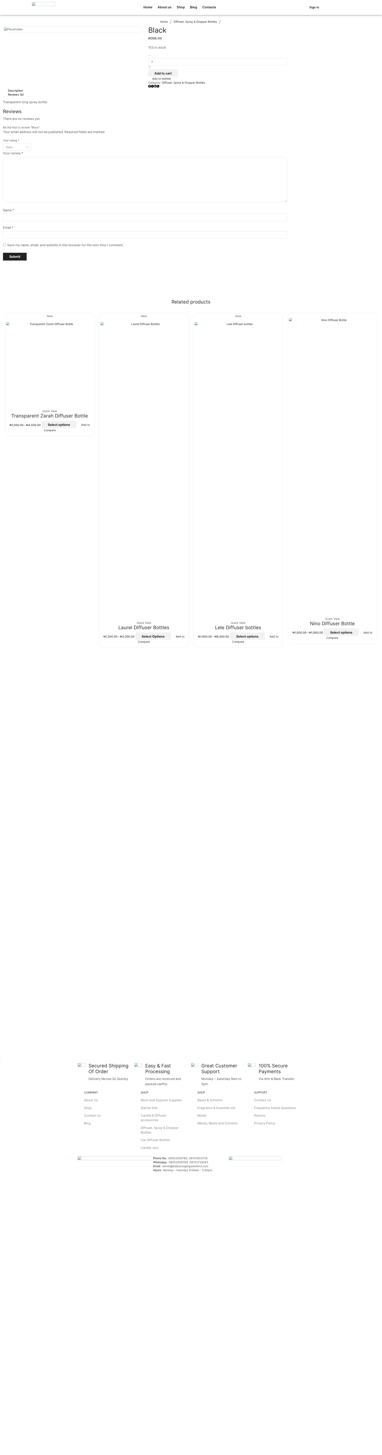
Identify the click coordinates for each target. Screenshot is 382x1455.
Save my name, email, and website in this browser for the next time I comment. (65, 245)
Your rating (11, 140)
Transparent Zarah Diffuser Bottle (49, 416)
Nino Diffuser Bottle (332, 623)
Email (8, 227)
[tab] (145, 91)
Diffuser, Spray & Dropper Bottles (195, 21)
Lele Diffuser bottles (238, 627)
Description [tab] (15, 90)
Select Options (153, 636)
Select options (59, 425)
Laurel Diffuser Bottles (143, 627)
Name (8, 210)
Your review (13, 153)
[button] (222, 7)
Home (164, 21)
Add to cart (163, 73)
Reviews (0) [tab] (16, 94)
